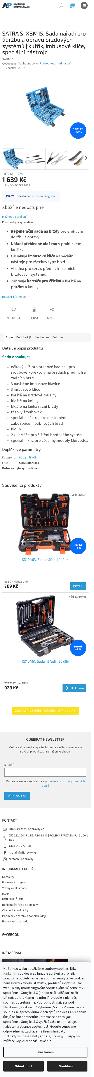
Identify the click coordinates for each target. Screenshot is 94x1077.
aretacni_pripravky (21, 859)
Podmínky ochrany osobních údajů (24, 916)
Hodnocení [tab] (42, 337)
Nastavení (45, 1052)
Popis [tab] (9, 337)
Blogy (6, 894)
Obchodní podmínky (15, 910)
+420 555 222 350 (20, 846)
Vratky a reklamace (14, 888)
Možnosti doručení (14, 217)
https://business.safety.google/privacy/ (34, 1036)
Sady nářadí (27, 457)
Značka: (15, 68)
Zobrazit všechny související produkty (45, 710)
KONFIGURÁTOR (12, 899)
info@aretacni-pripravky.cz (26, 829)
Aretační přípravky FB (23, 853)
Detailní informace (14, 297)
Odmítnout (23, 1066)
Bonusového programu (41, 196)
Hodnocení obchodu (15, 921)
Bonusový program (14, 882)
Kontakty (8, 877)
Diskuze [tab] (57, 337)
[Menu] (84, 5)
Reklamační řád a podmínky (20, 905)
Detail (78, 586)
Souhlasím (67, 1066)
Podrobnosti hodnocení (55, 64)
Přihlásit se (17, 795)
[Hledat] (61, 5)
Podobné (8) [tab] (24, 337)
